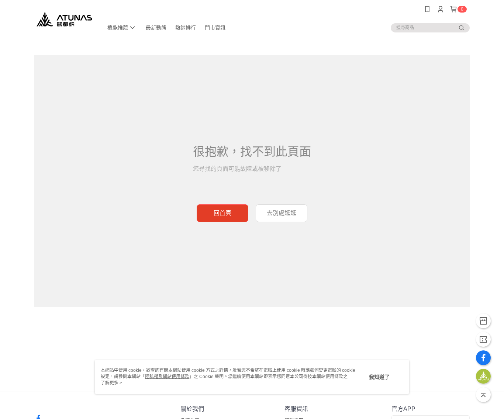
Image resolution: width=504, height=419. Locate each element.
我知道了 (379, 377)
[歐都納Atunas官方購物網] (64, 19)
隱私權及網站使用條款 (167, 376)
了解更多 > (111, 382)
